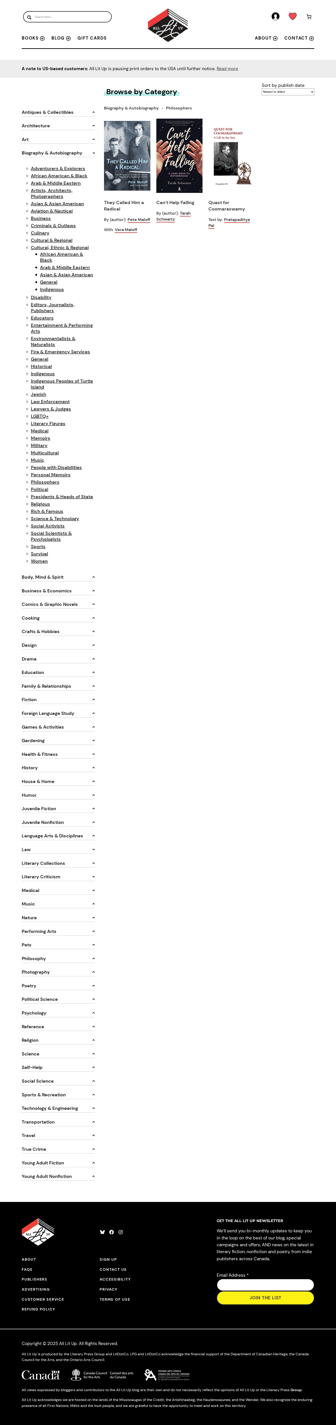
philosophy (34, 959)
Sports (38, 546)
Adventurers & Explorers (58, 168)
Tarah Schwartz (173, 216)
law (26, 849)
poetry (29, 986)
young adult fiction (43, 1163)
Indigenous (52, 289)
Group (296, 1390)
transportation (38, 1122)
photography (36, 972)
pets (27, 945)
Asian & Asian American (57, 204)
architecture (36, 126)
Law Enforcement (50, 402)
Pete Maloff (139, 219)
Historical (41, 366)
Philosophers (45, 482)
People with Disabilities (56, 467)
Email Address (233, 1275)
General (48, 282)
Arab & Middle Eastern (56, 183)
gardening (33, 740)
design (29, 645)
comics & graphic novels (50, 604)
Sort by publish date (283, 85)
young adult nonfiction (47, 1176)
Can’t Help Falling (175, 202)
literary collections (43, 863)
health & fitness (40, 754)
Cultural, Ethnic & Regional (60, 247)
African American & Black (59, 176)
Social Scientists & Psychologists (51, 536)
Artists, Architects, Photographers (51, 193)
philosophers (179, 108)
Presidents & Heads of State (62, 497)
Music (37, 460)
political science (40, 999)
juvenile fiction (39, 809)
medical (30, 890)
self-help (32, 1067)
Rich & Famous (47, 511)
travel (28, 1135)
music (28, 904)
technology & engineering (50, 1108)
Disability (41, 297)
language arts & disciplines (52, 836)
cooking (31, 618)
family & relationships (46, 686)
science (30, 1054)
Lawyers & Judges (51, 409)
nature (29, 918)
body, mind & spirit (43, 577)
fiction (29, 700)
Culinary (40, 233)
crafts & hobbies (41, 631)
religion (30, 1040)
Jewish (38, 394)
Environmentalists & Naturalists (53, 341)
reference (33, 1027)
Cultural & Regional (51, 240)
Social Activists (48, 526)
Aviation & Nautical (52, 211)
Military (39, 445)
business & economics (47, 591)
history (30, 768)
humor (29, 795)
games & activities (43, 727)
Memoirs (40, 438)
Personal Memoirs (51, 475)
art (25, 139)
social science (38, 1081)
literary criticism (41, 877)
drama (29, 659)
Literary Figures (48, 423)
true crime (34, 1149)
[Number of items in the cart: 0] (309, 17)
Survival (39, 554)
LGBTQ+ (40, 416)
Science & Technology (55, 519)
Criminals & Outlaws (53, 226)
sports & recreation (44, 1095)
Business (41, 218)
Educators (42, 318)
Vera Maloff (126, 229)
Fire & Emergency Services (60, 352)
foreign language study (48, 713)
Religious (40, 504)
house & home (38, 781)
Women (39, 561)
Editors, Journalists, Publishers (53, 308)
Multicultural (45, 453)
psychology (34, 1013)
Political (39, 489)
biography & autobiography (52, 153)
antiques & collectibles (48, 112)
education (33, 672)
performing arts (39, 931)
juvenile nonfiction (43, 822)
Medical (39, 431)
